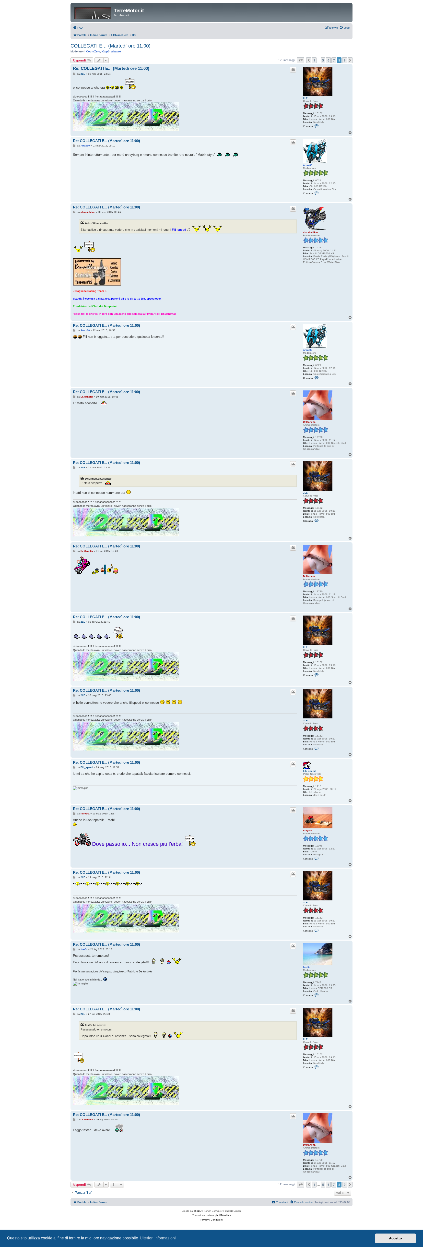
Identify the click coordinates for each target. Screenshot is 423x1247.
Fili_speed (309, 771)
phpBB (197, 1211)
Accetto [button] (395, 1238)
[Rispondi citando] (293, 70)
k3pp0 (105, 51)
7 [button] (334, 60)
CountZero (93, 51)
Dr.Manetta (309, 422)
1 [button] (314, 60)
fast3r (306, 967)
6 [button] (328, 60)
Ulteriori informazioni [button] (158, 1238)
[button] (300, 60)
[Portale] (93, 12)
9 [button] (344, 60)
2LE (305, 98)
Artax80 (307, 165)
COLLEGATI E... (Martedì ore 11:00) (110, 45)
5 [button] (323, 60)
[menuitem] (78, 28)
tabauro (116, 51)
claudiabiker (310, 232)
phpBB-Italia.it (223, 1215)
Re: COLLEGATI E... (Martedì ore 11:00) (111, 68)
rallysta (307, 830)
